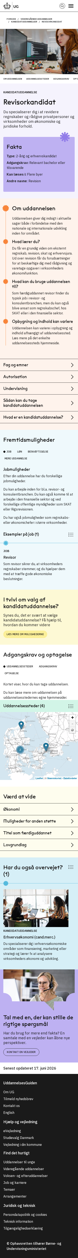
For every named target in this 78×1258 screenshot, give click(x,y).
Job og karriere (14, 1183)
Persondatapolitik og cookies (25, 1215)
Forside (11, 19)
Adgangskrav (61, 78)
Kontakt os (11, 1106)
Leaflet (39, 778)
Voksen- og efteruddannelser (25, 1176)
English (8, 1112)
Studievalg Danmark (18, 1138)
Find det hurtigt (16, 1153)
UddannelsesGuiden (20, 1083)
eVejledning (12, 1131)
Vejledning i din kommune (22, 1144)
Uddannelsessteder (37, 78)
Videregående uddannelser (36, 19)
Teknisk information (18, 1221)
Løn (19, 451)
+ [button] (72, 717)
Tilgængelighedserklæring (23, 1228)
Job (9, 451)
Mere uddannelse (16, 458)
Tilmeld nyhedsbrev (18, 1099)
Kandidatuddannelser (24, 21)
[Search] (62, 6)
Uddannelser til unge (19, 1162)
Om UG (8, 1092)
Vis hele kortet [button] (72, 730)
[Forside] (11, 6)
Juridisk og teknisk (19, 1205)
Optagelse (12, 673)
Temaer (9, 1189)
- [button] (72, 723)
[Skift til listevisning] (71, 534)
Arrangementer (14, 1196)
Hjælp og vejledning (20, 1121)
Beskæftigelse (38, 451)
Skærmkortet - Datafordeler (62, 778)
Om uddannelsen (12, 78)
